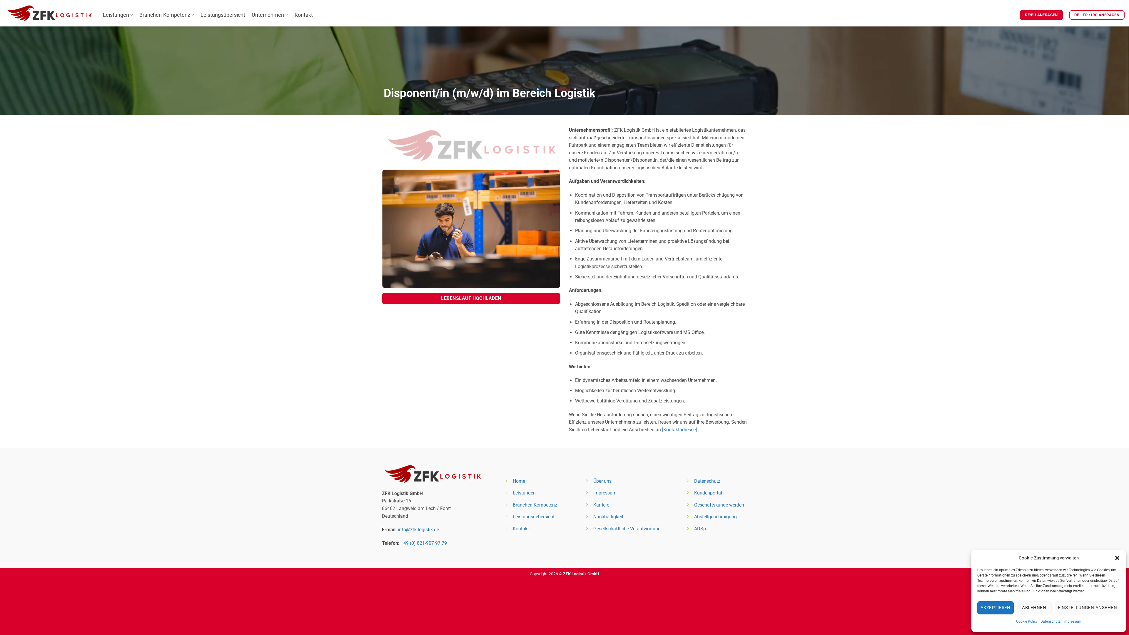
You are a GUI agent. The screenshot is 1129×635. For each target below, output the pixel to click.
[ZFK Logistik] (49, 13)
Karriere (601, 505)
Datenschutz (1050, 621)
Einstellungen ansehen (1087, 607)
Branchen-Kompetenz (164, 15)
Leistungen (116, 15)
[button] (1117, 558)
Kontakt (304, 15)
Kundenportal (708, 493)
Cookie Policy (1027, 621)
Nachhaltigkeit (608, 516)
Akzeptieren (996, 607)
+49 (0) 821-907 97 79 (424, 543)
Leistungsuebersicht (534, 516)
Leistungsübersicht (223, 15)
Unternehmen (268, 15)
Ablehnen (1034, 607)
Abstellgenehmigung (715, 516)
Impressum (1072, 621)
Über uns (602, 481)
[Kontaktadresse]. (680, 429)
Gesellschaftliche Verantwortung (627, 529)
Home (519, 481)
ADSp (700, 529)
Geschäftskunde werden (719, 505)
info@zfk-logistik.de (418, 529)
